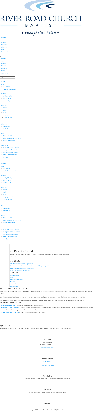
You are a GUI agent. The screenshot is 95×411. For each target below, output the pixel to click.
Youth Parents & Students (10, 312)
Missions (4, 47)
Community (4, 52)
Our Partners (6, 129)
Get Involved (6, 126)
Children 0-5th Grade (8, 305)
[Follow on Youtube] (47, 406)
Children (5, 108)
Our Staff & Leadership (10, 89)
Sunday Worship (7, 96)
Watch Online (7, 98)
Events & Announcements (10, 152)
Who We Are (6, 87)
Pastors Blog (13, 284)
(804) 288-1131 (47, 361)
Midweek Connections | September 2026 (21, 268)
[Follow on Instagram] (51, 406)
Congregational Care (9, 115)
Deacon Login (8, 117)
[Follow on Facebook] (43, 406)
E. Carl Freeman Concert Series (12, 138)
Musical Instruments (9, 140)
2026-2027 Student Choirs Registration (21, 264)
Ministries (4, 44)
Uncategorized (13, 286)
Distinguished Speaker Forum (11, 150)
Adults (4, 112)
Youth (4, 110)
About (3, 40)
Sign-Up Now (5, 325)
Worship (3, 42)
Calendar (5, 157)
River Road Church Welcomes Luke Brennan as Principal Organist (29, 266)
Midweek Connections (16, 279)
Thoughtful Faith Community (11, 147)
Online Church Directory (10, 155)
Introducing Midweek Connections (19, 270)
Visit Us (3, 37)
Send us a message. (47, 365)
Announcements (14, 275)
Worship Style (7, 101)
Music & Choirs (7, 136)
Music (3, 49)
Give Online (47, 376)
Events (11, 277)
